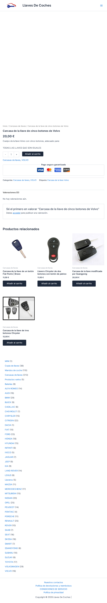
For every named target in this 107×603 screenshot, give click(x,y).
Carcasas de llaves (17, 126)
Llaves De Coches (37, 5)
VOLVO (25, 160)
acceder (16, 213)
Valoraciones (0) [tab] (11, 192)
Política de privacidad (54, 592)
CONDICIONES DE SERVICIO (53, 589)
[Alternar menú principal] (101, 5)
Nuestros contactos (53, 582)
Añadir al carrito (33, 154)
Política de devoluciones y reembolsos (54, 586)
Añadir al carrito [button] (14, 283)
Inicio (5, 126)
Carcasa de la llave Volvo (58, 180)
